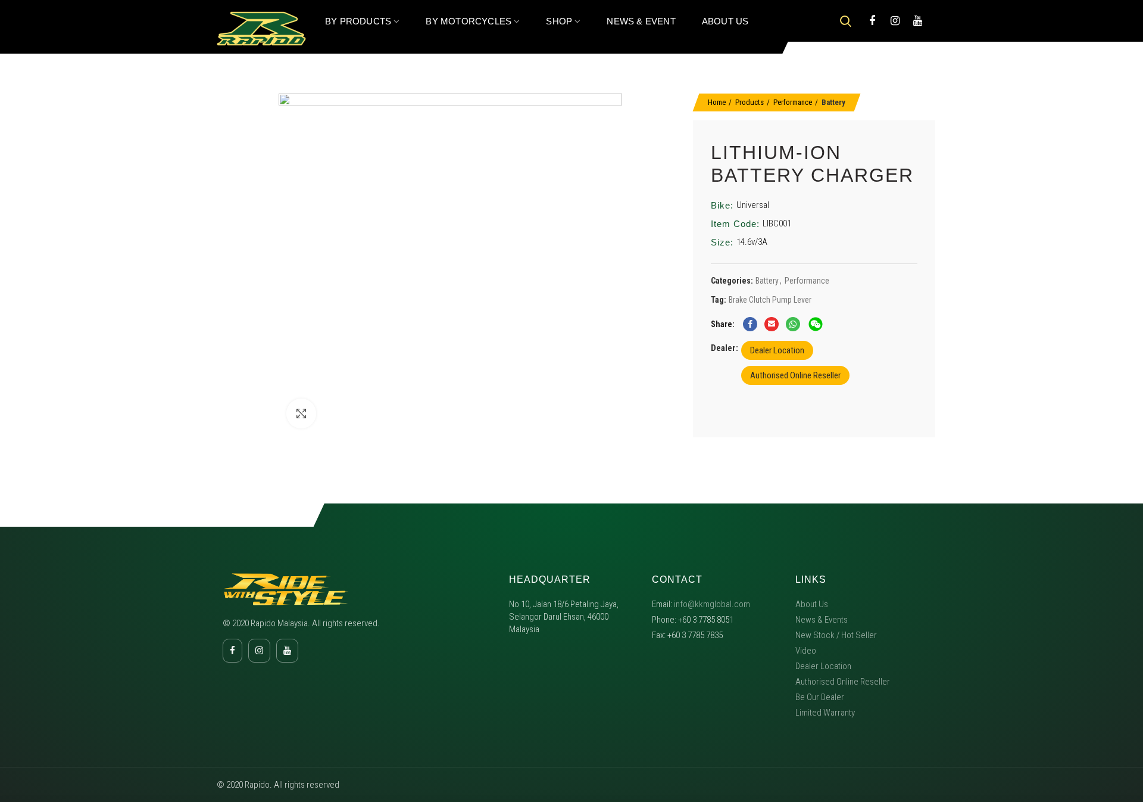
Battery (833, 102)
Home (717, 102)
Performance (792, 102)
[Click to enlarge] (301, 413)
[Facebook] (872, 21)
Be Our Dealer (819, 697)
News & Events (821, 619)
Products (749, 102)
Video (805, 650)
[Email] (771, 324)
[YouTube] (917, 21)
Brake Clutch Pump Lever (770, 299)
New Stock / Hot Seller (836, 635)
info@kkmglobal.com (712, 604)
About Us (811, 604)
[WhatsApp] (793, 324)
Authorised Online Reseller (795, 375)
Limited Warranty (825, 712)
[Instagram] (895, 21)
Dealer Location (777, 350)
